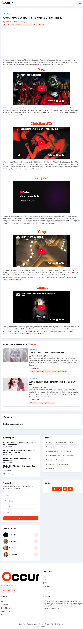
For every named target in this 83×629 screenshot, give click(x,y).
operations (51, 464)
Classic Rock (69, 455)
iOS (46, 583)
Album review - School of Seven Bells (46, 353)
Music (8, 14)
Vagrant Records (51, 371)
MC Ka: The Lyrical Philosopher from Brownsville (17, 459)
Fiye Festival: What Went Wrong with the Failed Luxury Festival (19, 451)
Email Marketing (6, 608)
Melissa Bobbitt (11, 22)
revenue (51, 468)
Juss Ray (12, 535)
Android (47, 586)
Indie (73, 443)
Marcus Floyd (14, 541)
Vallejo (50, 443)
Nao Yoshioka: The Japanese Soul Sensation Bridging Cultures (20, 444)
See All (32, 344)
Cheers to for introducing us (29, 333)
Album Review (62, 371)
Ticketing (4, 605)
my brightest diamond (47, 403)
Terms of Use (32, 624)
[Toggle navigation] (80, 3)
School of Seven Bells (37, 371)
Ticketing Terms (57, 624)
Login (45, 580)
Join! (44, 576)
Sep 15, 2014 (35, 399)
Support (22, 624)
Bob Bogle (63, 447)
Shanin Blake (62, 443)
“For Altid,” (22, 223)
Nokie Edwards (53, 451)
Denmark (41, 24)
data (71, 460)
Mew (35, 24)
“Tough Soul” (17, 162)
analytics (61, 460)
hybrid (50, 460)
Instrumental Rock (54, 455)
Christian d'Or (27, 24)
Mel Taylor (51, 447)
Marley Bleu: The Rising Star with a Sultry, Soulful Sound (19, 467)
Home (3, 601)
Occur (44, 626)
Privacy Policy (44, 624)
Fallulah (6, 24)
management (65, 464)
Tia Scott (12, 548)
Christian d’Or (42, 124)
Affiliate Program (7, 611)
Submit (20, 518)
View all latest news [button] (9, 474)
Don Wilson (67, 451)
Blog (2, 614)
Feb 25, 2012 (35, 368)
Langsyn (18, 24)
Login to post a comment (13, 424)
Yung (12, 24)
